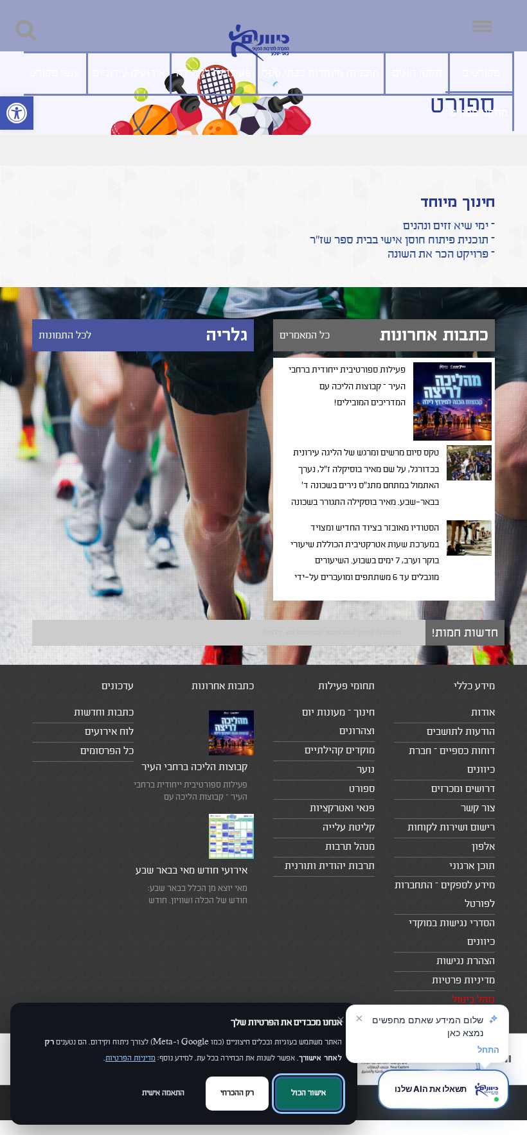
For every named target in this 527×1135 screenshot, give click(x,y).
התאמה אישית (163, 1093)
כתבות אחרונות (434, 335)
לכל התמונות (65, 335)
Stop (508, 1058)
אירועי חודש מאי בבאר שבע (191, 870)
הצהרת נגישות (465, 961)
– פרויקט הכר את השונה (441, 254)
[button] (16, 113)
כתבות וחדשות (104, 712)
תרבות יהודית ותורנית (330, 865)
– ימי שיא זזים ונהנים (449, 225)
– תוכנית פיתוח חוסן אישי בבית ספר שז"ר (402, 240)
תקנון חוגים (417, 73)
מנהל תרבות (350, 846)
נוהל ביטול (473, 999)
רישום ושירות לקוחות (451, 827)
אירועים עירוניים (129, 73)
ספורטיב (481, 73)
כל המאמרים (305, 335)
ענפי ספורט (55, 73)
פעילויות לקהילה (213, 73)
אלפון (483, 846)
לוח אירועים (109, 731)
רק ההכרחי (237, 1093)
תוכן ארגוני (472, 865)
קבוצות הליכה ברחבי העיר (194, 767)
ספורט (362, 788)
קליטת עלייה (349, 827)
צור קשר (478, 808)
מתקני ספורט (479, 113)
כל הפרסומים (107, 750)
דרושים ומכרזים (463, 788)
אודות (483, 712)
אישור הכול (308, 1093)
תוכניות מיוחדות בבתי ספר (320, 73)
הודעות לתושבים (461, 731)
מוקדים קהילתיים (340, 750)
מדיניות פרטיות (463, 980)
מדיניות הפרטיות (130, 1058)
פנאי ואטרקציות (342, 808)
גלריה (226, 335)
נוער (366, 769)
